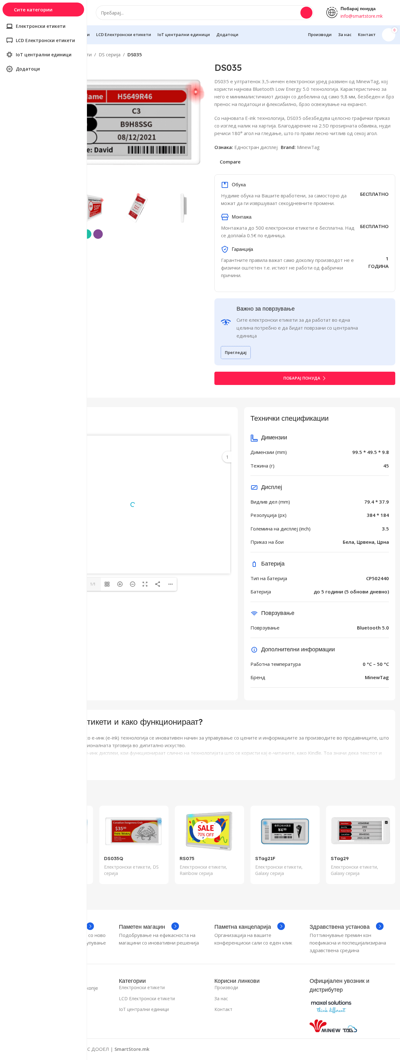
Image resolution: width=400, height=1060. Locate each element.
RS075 (187, 858)
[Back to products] (384, 55)
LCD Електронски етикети (147, 998)
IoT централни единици (144, 1009)
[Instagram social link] (376, 1049)
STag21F (265, 858)
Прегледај (236, 352)
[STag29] (361, 831)
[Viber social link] (98, 234)
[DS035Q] (134, 831)
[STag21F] (285, 831)
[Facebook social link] (368, 1049)
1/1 (93, 584)
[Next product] (391, 55)
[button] (197, 208)
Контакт (223, 1009)
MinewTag (308, 147)
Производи (226, 987)
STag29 (340, 858)
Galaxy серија (269, 873)
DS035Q (113, 858)
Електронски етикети (127, 867)
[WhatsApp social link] (384, 1049)
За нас (221, 998)
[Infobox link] (149, 926)
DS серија (109, 54)
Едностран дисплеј (256, 147)
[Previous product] (376, 55)
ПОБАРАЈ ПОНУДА (301, 378)
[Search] (306, 13)
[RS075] (209, 831)
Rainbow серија (196, 873)
